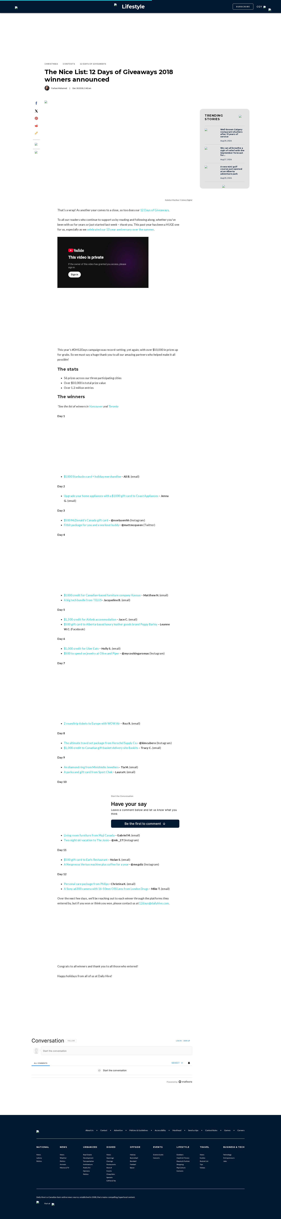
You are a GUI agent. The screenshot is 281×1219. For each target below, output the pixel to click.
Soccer (132, 1168)
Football (133, 1164)
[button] (211, 132)
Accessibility (160, 1130)
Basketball (134, 1158)
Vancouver (96, 406)
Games (227, 1130)
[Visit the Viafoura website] (185, 1081)
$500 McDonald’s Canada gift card (86, 520)
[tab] (41, 1063)
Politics (39, 1161)
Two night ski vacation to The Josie (86, 840)
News (38, 1155)
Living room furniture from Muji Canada (89, 835)
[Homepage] (43, 1130)
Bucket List (204, 1161)
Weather (63, 1158)
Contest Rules (211, 1130)
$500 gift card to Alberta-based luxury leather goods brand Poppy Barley (110, 624)
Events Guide (158, 1155)
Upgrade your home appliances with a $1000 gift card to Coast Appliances (111, 496)
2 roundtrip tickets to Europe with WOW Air (92, 723)
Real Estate (87, 1155)
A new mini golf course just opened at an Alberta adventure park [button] (231, 170)
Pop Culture (181, 1168)
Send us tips (193, 1130)
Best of (109, 1168)
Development (88, 1158)
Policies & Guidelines (138, 1130)
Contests (180, 1171)
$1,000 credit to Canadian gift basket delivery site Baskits (101, 748)
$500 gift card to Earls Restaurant (86, 859)
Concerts (156, 1158)
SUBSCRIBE (243, 6)
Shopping (180, 1164)
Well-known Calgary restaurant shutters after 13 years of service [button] (231, 133)
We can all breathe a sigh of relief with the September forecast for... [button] (232, 151)
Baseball (133, 1161)
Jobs (225, 1161)
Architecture (88, 1164)
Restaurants (111, 1164)
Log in (179, 1041)
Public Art (86, 1168)
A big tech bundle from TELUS (83, 600)
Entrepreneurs (228, 1158)
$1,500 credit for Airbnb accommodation (90, 619)
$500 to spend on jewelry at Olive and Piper (91, 653)
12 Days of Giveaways (154, 210)
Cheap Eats (111, 1174)
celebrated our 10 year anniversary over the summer (120, 229)
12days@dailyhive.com (154, 903)
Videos (202, 1168)
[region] (112, 1061)
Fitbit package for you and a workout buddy (91, 525)
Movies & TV (64, 1168)
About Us (90, 1130)
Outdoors (180, 1155)
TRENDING (214, 117)
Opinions (86, 1171)
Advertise (118, 1130)
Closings (110, 1161)
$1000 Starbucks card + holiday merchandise (92, 476)
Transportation (88, 1161)
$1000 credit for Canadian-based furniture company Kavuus (102, 595)
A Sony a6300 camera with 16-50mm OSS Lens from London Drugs (106, 888)
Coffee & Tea (111, 1181)
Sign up (186, 1041)
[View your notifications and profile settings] (189, 1063)
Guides (202, 1158)
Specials (110, 1177)
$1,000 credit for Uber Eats (81, 648)
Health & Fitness (183, 1158)
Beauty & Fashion (183, 1161)
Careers (241, 1130)
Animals (63, 1164)
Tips (201, 1164)
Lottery (39, 1158)
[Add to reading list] (36, 152)
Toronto (113, 406)
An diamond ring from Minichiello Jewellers (91, 767)
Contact (103, 1130)
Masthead (177, 1130)
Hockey (132, 1155)
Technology (227, 1155)
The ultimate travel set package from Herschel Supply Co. (100, 743)
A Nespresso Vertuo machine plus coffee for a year (96, 864)
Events (109, 1171)
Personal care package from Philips (86, 884)
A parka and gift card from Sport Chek (88, 772)
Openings (110, 1158)
